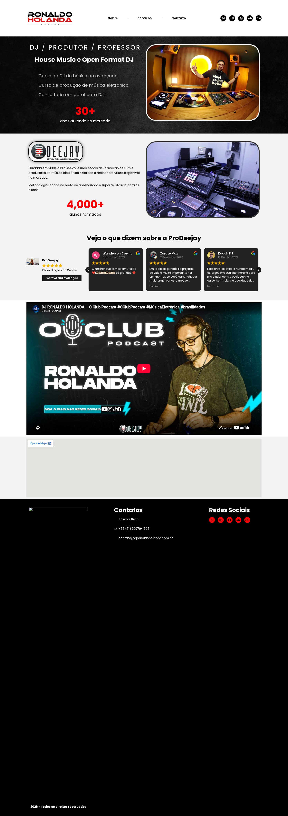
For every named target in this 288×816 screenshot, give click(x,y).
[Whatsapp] (223, 18)
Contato (178, 18)
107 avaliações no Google (59, 270)
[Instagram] (232, 18)
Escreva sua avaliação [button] (62, 278)
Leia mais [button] (155, 286)
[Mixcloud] (259, 18)
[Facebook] (241, 18)
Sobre (113, 18)
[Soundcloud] (250, 18)
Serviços (145, 18)
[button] (258, 270)
